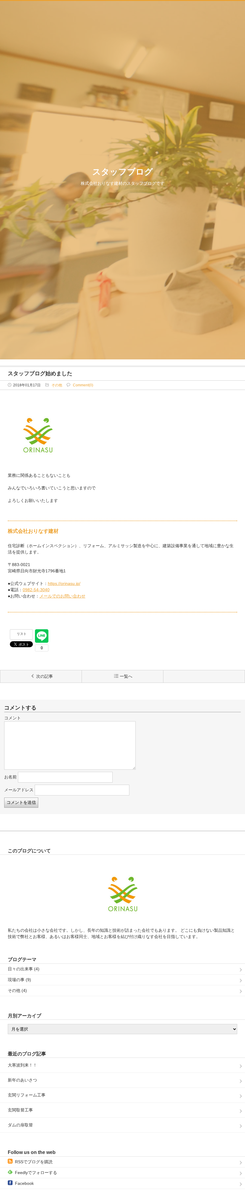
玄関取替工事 (20, 1110)
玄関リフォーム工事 (26, 1095)
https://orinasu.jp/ (64, 583)
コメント (12, 718)
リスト (22, 634)
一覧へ (126, 676)
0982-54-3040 (36, 589)
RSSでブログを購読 (34, 1161)
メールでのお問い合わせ (62, 596)
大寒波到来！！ (22, 1065)
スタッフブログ (122, 171)
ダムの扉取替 (20, 1125)
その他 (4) (17, 990)
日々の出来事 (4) (23, 968)
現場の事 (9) (19, 979)
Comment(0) (83, 385)
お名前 (10, 777)
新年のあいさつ (22, 1080)
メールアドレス (18, 789)
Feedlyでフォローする (36, 1172)
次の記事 (44, 676)
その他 (56, 385)
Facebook (24, 1183)
